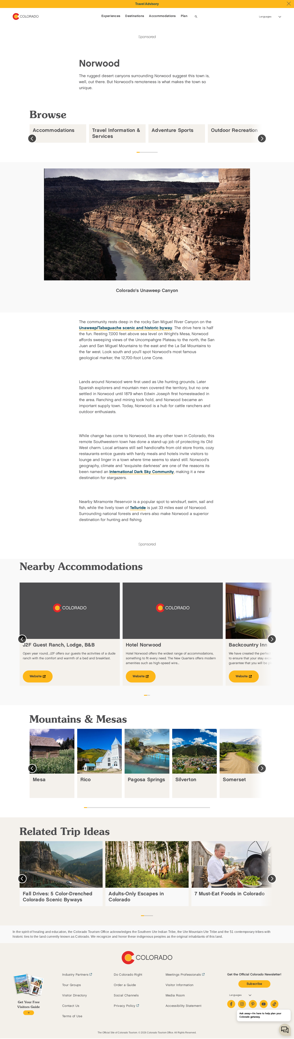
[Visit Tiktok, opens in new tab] (274, 1004)
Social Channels (126, 995)
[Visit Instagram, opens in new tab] (242, 1004)
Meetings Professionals (183, 974)
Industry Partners (75, 974)
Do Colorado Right (128, 974)
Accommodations (162, 16)
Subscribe (254, 983)
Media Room (175, 995)
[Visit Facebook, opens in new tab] (231, 1004)
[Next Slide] (261, 138)
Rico (85, 779)
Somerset (234, 779)
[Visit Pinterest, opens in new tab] (253, 1004)
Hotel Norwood (143, 645)
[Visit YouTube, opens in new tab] (264, 1004)
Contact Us (70, 1005)
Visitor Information (180, 985)
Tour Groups (71, 985)
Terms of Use (72, 1016)
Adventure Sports (172, 130)
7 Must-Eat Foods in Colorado (230, 894)
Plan (184, 16)
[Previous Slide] (32, 138)
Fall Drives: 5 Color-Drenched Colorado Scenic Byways (57, 897)
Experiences (110, 16)
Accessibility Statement (183, 1005)
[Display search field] (196, 16)
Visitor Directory (74, 995)
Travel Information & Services (116, 133)
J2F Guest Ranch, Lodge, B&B (59, 645)
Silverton (185, 779)
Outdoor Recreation (234, 130)
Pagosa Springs (146, 779)
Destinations (134, 16)
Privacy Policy (124, 1005)
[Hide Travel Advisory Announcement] (289, 4)
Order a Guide (125, 985)
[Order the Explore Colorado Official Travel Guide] (28, 1012)
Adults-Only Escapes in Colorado (136, 897)
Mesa (39, 779)
